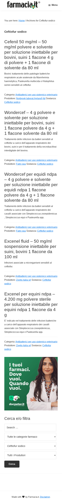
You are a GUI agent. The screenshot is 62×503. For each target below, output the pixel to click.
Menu (55, 5)
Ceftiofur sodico (12, 102)
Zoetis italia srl (23, 280)
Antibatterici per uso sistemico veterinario (36, 94)
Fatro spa (21, 164)
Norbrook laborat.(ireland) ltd (30, 98)
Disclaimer (45, 497)
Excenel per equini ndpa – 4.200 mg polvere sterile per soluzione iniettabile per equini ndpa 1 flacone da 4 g (31, 304)
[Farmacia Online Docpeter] (31, 358)
